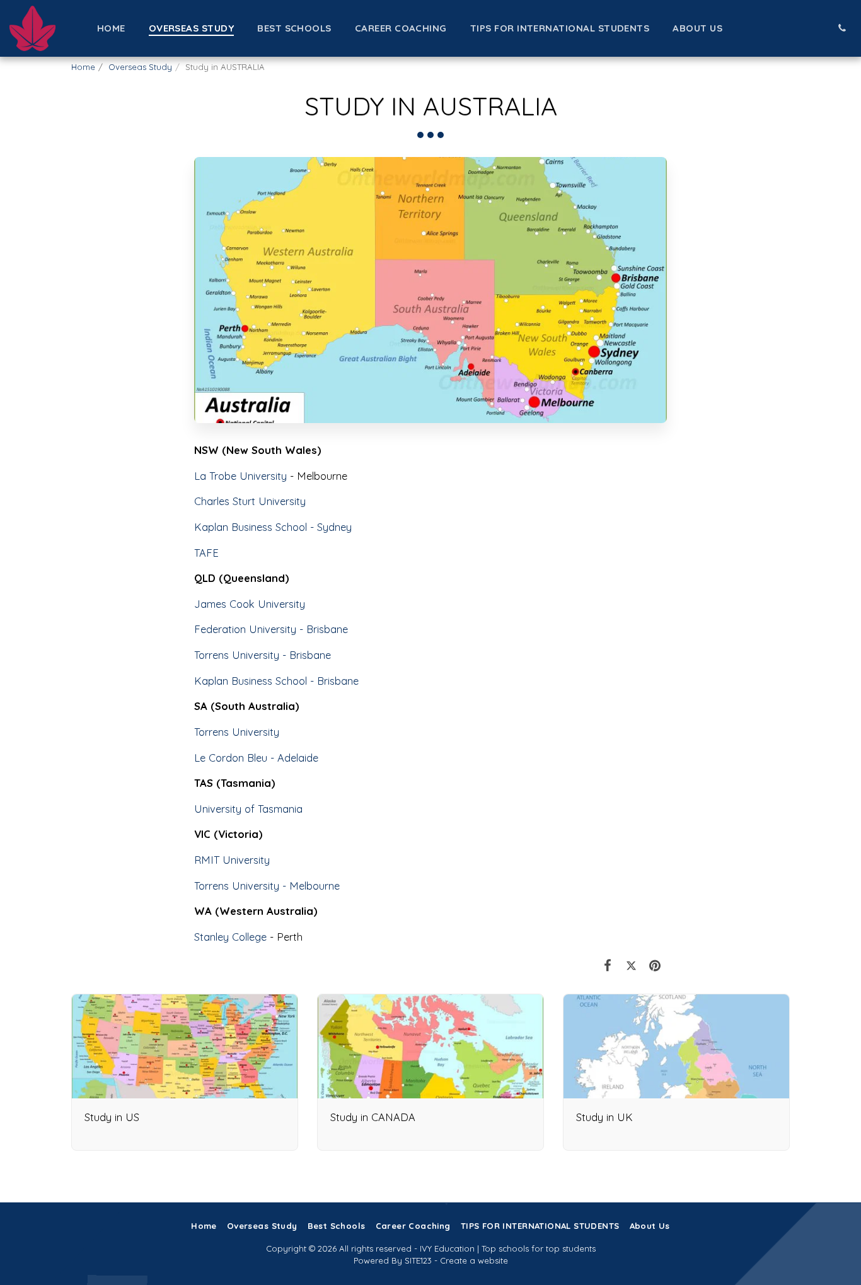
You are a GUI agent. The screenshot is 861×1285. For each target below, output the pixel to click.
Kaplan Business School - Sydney (273, 526)
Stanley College (230, 936)
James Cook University (249, 603)
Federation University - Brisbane (271, 629)
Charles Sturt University (250, 501)
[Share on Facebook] (608, 965)
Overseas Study (140, 67)
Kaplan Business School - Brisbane (276, 680)
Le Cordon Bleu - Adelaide (256, 757)
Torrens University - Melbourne (267, 885)
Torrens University (236, 731)
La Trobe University (240, 475)
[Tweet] (631, 965)
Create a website (474, 1260)
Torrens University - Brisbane (262, 654)
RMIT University (232, 859)
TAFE (206, 552)
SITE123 (418, 1260)
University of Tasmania (248, 808)
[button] (842, 28)
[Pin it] (655, 965)
